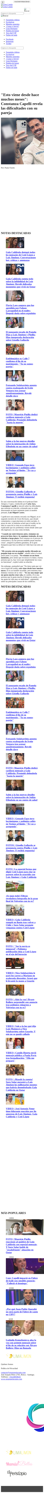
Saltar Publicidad (22, 2)
